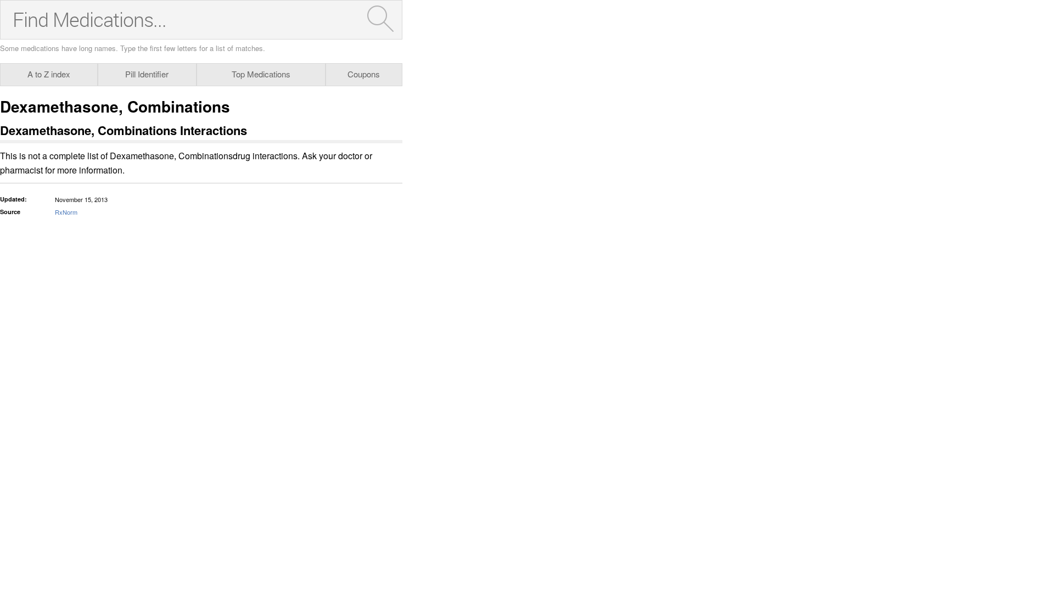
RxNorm (66, 212)
